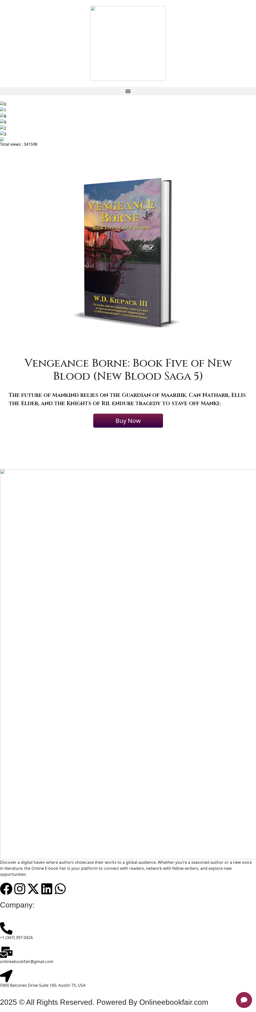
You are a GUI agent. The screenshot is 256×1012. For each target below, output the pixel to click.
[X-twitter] (33, 897)
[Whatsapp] (60, 897)
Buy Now (128, 429)
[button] (128, 91)
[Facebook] (6, 897)
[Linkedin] (46, 897)
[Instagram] (20, 897)
